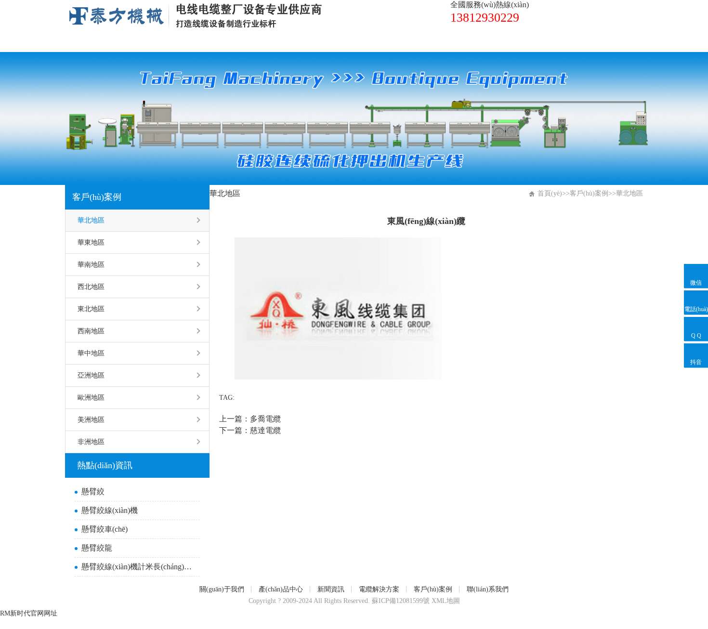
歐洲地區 (91, 397)
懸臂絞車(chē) (104, 529)
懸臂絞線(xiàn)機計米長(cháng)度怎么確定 (138, 567)
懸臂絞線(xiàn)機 (109, 510)
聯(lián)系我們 (537, 42)
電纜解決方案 (386, 42)
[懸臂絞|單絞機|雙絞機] (195, 6)
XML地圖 (446, 600)
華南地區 (91, 264)
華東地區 (91, 242)
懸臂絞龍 (96, 548)
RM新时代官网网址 (28, 613)
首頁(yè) (94, 42)
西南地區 (91, 331)
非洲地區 (91, 442)
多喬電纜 (265, 419)
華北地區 (91, 220)
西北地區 (91, 286)
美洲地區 (91, 419)
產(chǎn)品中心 (246, 42)
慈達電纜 (265, 430)
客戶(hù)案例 (461, 42)
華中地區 (91, 353)
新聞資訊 (317, 42)
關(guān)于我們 (165, 42)
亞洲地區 (91, 375)
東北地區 (91, 309)
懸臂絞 (93, 491)
